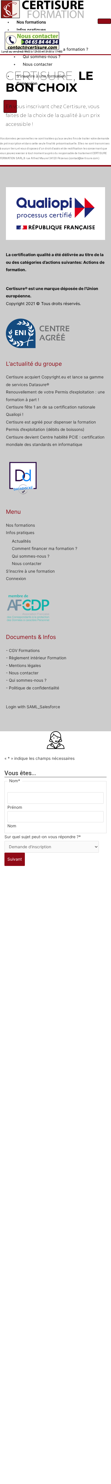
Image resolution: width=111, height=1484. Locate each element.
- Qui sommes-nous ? (26, 680)
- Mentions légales (23, 665)
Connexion (16, 578)
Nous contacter (26, 563)
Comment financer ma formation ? (44, 548)
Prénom (14, 807)
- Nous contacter (22, 673)
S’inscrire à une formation (30, 571)
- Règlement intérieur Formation (36, 657)
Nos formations (31, 22)
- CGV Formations (23, 650)
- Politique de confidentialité (32, 688)
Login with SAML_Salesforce (33, 706)
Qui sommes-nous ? (30, 556)
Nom (11, 825)
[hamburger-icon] (104, 21)
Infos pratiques (31, 29)
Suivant (14, 859)
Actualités (21, 541)
